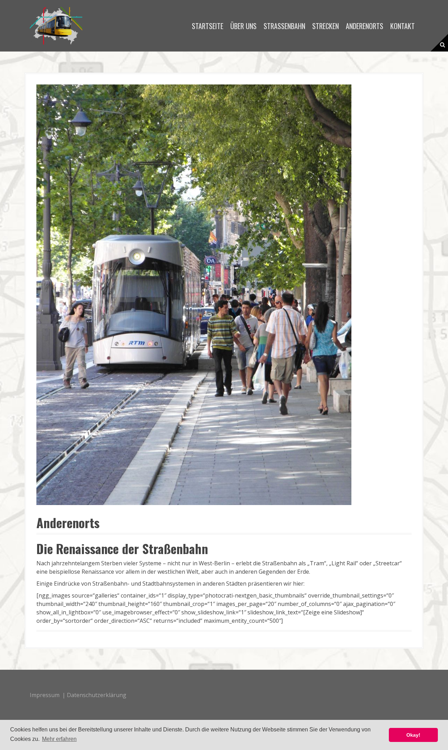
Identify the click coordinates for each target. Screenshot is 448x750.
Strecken (325, 26)
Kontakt (402, 26)
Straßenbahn (284, 26)
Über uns (243, 26)
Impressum (44, 695)
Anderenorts (364, 26)
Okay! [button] (413, 735)
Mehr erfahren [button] (59, 739)
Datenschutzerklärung (96, 695)
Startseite (207, 26)
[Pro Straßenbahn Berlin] (56, 25)
